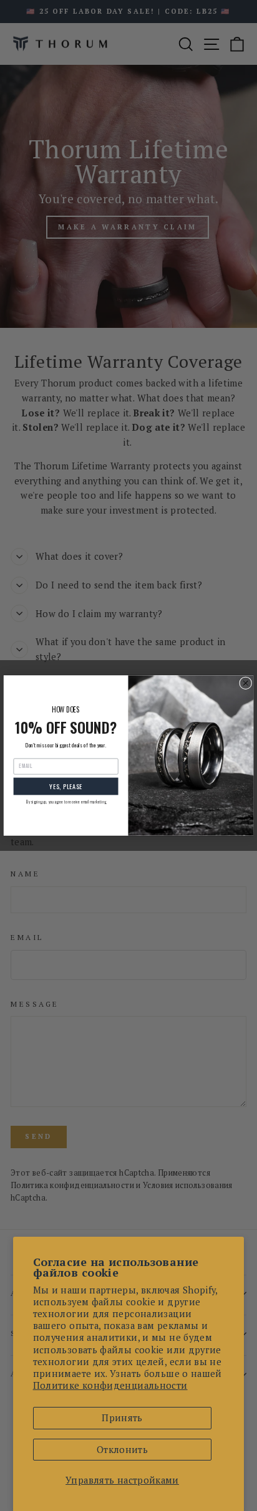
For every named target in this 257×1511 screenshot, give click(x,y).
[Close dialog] (245, 683)
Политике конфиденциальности (110, 1385)
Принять (122, 1418)
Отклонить (122, 1450)
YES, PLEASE (65, 785)
